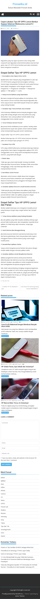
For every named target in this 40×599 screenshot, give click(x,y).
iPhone (3, 490)
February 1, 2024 (7, 364)
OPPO (3, 503)
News (3, 500)
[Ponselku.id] (2, 14)
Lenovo (3, 494)
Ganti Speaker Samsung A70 (25, 567)
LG (2, 497)
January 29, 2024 (7, 400)
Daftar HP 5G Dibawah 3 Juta (9, 288)
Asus (2, 484)
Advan (3, 477)
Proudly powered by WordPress (12, 594)
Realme (3, 510)
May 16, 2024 (6, 322)
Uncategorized (5, 529)
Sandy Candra (17, 364)
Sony (2, 520)
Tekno (3, 523)
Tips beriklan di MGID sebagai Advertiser (20, 547)
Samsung (4, 516)
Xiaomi (3, 536)
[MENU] (38, 14)
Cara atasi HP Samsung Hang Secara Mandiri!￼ (30, 288)
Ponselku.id (20, 4)
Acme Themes (20, 596)
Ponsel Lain (4, 507)
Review (3, 513)
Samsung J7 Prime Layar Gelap (20, 550)
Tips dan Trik (5, 281)
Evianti (3, 547)
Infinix (3, 487)
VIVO (2, 533)
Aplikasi (3, 481)
